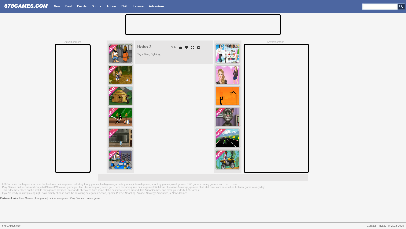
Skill (124, 6)
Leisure (138, 6)
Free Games (26, 198)
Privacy (382, 225)
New (57, 6)
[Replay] (197, 47)
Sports (96, 6)
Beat (146, 54)
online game (93, 198)
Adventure (156, 6)
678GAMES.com (11, 225)
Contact (371, 225)
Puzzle (81, 6)
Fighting (155, 54)
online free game (58, 198)
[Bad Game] (185, 47)
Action (111, 6)
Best (68, 6)
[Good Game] (179, 47)
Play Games (77, 198)
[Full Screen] (191, 47)
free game (41, 198)
